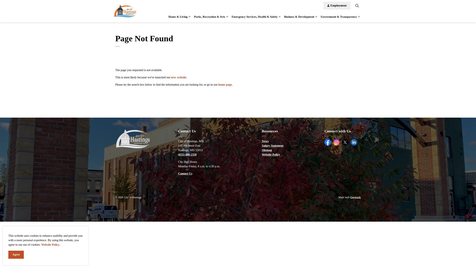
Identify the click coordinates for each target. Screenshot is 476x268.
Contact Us (185, 173)
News (265, 141)
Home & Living (178, 16)
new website (178, 77)
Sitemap (267, 150)
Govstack (355, 197)
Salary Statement (272, 145)
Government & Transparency (339, 16)
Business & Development (299, 16)
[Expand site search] (357, 5)
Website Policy (50, 244)
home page (225, 84)
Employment (338, 5)
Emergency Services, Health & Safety (255, 16)
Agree (16, 254)
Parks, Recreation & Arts (209, 16)
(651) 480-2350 (187, 154)
